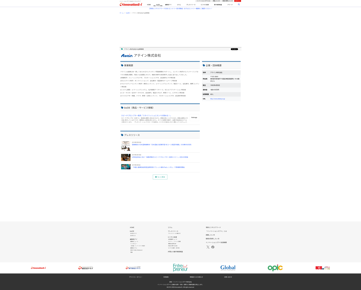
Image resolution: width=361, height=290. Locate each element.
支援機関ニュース (172, 239)
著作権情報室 (218, 4)
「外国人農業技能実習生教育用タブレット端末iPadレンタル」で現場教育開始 (158, 167)
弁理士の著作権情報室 (175, 252)
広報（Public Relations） (136, 250)
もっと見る (161, 177)
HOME (149, 4)
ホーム (122, 13)
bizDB (158, 4)
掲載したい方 (216, 1)
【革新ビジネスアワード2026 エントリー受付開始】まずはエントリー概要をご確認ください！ (180, 8)
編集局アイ (168, 4)
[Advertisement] (176, 29)
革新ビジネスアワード (213, 227)
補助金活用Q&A (172, 243)
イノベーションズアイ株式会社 (182, 282)
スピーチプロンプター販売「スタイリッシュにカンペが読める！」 (146, 116)
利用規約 (166, 277)
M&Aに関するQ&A (172, 245)
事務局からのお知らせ (196, 277)
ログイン (237, 1)
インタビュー (133, 243)
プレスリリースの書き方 (174, 233)
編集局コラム (133, 248)
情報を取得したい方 (228, 1)
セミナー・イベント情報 (174, 241)
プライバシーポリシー (135, 277)
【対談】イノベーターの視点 (137, 245)
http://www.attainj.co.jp (217, 99)
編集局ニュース (134, 241)
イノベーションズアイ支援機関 (216, 242)
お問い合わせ (228, 277)
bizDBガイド (133, 233)
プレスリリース (190, 4)
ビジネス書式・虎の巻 (173, 248)
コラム (179, 4)
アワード (230, 4)
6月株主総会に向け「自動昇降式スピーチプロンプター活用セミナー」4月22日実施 (160, 157)
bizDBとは (133, 235)
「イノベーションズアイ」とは (216, 231)
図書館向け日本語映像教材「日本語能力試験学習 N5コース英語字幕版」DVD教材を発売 (161, 145)
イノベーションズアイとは (203, 1)
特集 (131, 252)
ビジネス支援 (205, 4)
